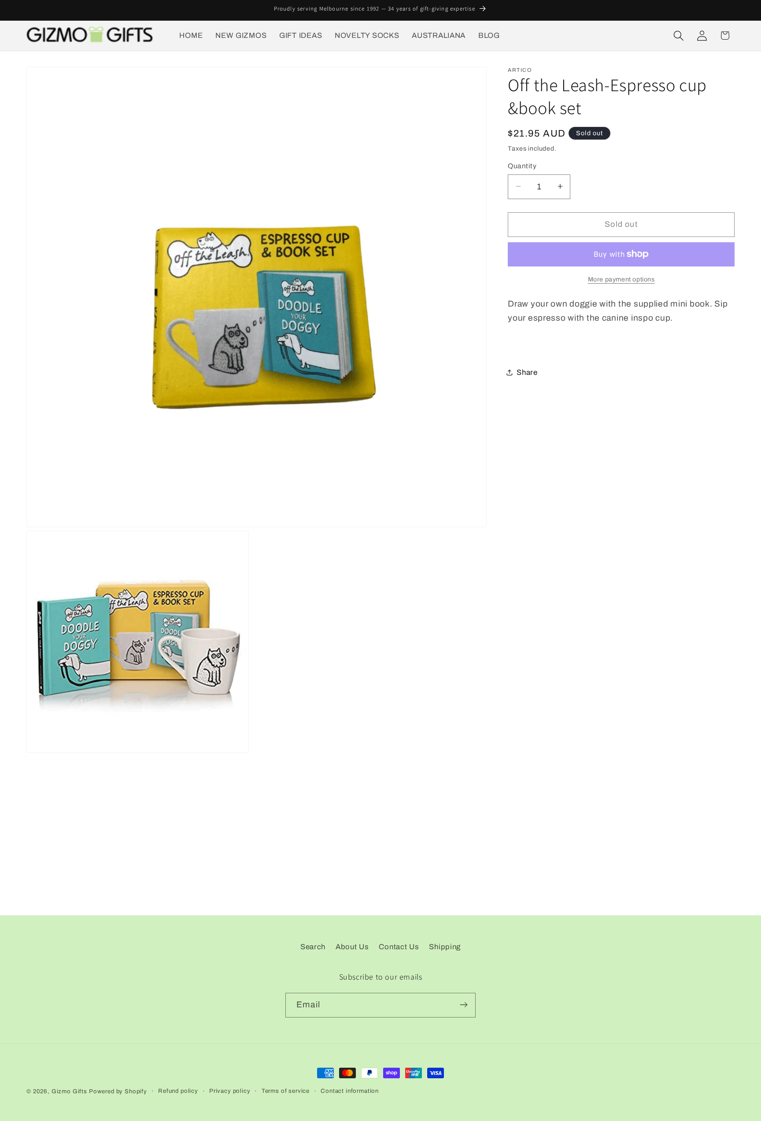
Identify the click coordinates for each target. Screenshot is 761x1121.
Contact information (350, 1091)
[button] (678, 35)
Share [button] (527, 372)
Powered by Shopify (118, 1091)
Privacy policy (230, 1091)
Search (312, 947)
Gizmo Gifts (69, 1091)
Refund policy (178, 1091)
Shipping (445, 947)
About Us (352, 947)
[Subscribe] (463, 1004)
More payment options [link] (621, 279)
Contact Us (399, 947)
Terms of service (286, 1091)
